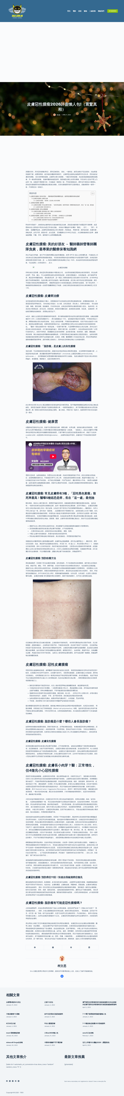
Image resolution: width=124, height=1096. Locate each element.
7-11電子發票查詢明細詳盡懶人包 (94, 1014)
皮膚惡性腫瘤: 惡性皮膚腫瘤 (39, 209)
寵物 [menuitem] (85, 11)
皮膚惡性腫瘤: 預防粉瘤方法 (43, 207)
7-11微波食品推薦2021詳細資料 (94, 1023)
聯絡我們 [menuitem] (101, 11)
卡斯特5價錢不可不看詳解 (53, 1042)
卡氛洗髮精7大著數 (13, 1014)
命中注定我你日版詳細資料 (53, 1014)
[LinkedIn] (89, 947)
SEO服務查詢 (112, 11)
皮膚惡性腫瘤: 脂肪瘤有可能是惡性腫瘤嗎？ (46, 219)
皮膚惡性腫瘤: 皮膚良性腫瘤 (43, 213)
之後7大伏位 (48, 1002)
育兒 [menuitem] (68, 11)
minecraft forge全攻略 (14, 1042)
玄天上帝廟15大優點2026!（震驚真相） (97, 1042)
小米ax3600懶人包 (51, 1033)
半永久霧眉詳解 (49, 1023)
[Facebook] (35, 947)
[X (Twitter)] (53, 947)
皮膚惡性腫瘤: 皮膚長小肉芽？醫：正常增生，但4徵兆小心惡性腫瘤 (51, 215)
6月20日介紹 (11, 1023)
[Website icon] (62, 976)
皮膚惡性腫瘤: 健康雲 (37, 203)
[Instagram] (12, 1081)
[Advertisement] (62, 52)
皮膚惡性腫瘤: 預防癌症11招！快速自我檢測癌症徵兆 (50, 217)
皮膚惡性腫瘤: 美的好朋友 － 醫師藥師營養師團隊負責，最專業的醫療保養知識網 (55, 196)
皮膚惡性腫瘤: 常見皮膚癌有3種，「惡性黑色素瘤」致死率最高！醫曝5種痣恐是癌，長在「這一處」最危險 (64, 205)
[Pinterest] (71, 947)
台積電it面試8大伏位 (13, 1002)
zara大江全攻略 (88, 1033)
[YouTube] (18, 1081)
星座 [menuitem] (79, 11)
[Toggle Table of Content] (91, 193)
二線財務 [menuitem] (92, 11)
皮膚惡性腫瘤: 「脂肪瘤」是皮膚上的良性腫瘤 (48, 200)
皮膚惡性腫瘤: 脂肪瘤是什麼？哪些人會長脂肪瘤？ (48, 211)
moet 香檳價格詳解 (13, 1033)
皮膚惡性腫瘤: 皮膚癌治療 (40, 198)
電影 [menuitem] (74, 11)
